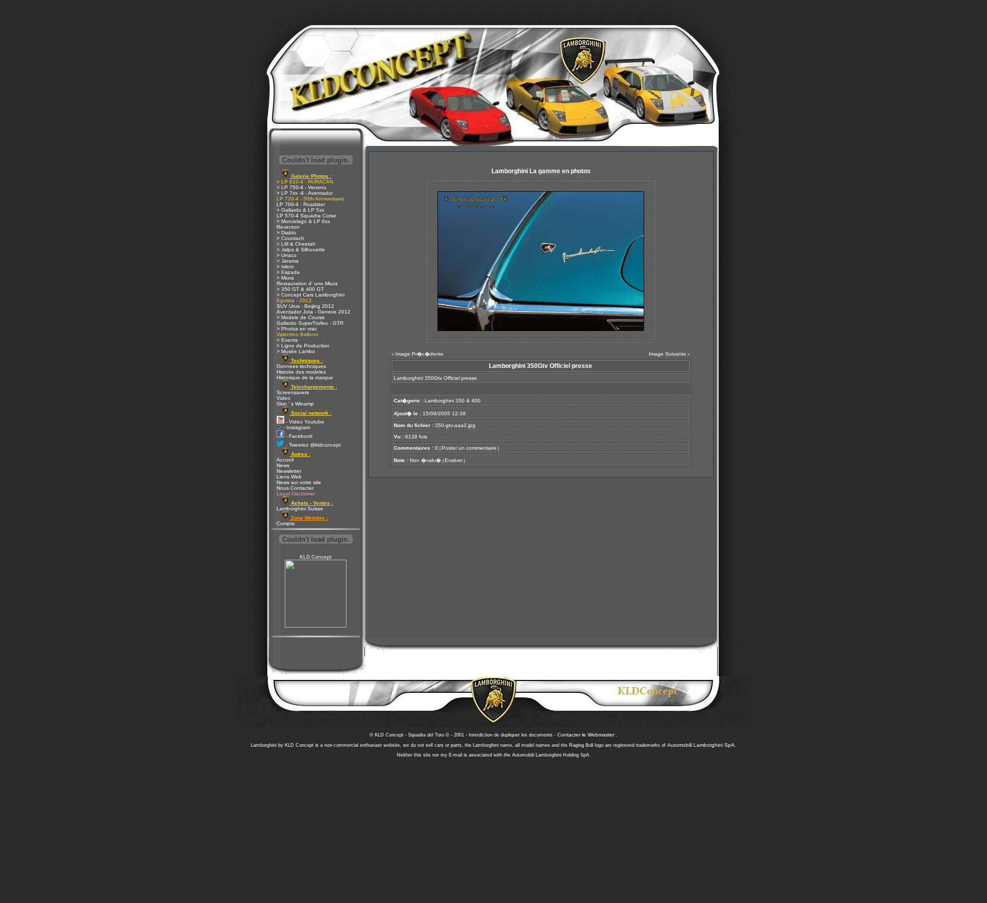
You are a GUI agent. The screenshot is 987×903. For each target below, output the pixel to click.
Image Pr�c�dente (419, 354)
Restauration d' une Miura (307, 283)
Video (283, 398)
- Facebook (298, 436)
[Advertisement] (493, 827)
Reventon (288, 227)
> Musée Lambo (296, 351)
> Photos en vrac (297, 328)
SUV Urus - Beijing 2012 (305, 306)
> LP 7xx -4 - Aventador (305, 193)
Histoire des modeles (301, 372)
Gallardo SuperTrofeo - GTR (310, 323)
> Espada (288, 272)
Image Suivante (667, 354)
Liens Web (289, 477)
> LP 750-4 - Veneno (301, 187)
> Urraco (287, 255)
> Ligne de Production (303, 345)
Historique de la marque (305, 377)
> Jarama (288, 261)
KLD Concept (316, 557)
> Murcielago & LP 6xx (303, 221)
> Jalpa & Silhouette (301, 249)
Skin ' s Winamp (295, 404)
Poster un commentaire (469, 448)
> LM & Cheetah (296, 244)
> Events (287, 340)
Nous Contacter (295, 488)
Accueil (285, 460)
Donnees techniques (301, 366)
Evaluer (454, 460)
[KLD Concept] (315, 626)
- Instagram (296, 427)
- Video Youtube (304, 422)
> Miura (285, 278)
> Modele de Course (301, 317)
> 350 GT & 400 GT (300, 289)
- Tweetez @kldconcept (312, 445)
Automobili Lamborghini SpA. (701, 745)
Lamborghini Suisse (300, 508)
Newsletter (289, 471)
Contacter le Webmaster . (587, 735)
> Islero (285, 266)
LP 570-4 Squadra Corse (306, 215)
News (283, 465)
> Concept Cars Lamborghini (310, 295)
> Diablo (286, 232)
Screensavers (293, 392)
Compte (286, 523)
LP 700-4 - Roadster (301, 204)
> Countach (290, 238)
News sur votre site (299, 482)
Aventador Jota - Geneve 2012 (314, 312)
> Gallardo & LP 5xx (300, 210)
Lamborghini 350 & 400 (453, 400)
